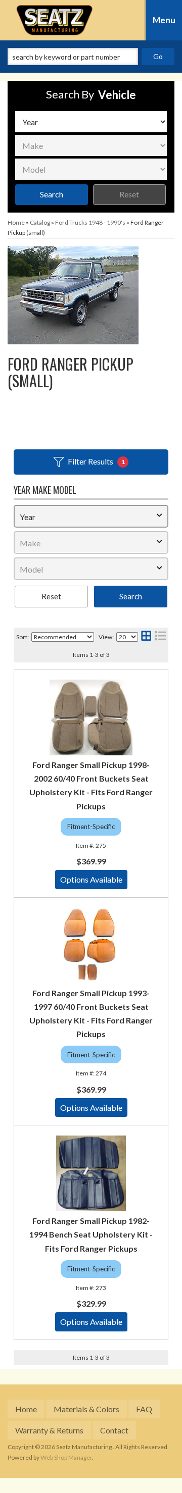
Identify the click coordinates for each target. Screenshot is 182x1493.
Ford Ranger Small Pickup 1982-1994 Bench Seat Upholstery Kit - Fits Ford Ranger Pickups (91, 1234)
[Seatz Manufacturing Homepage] (54, 20)
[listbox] (91, 121)
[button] (91, 56)
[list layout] (160, 637)
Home (26, 1409)
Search (51, 194)
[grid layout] (146, 637)
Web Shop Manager (66, 1457)
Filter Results (96, 461)
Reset (129, 194)
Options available (91, 879)
